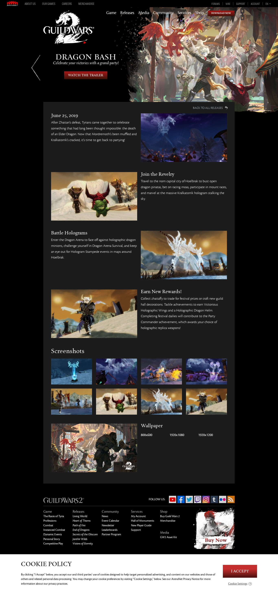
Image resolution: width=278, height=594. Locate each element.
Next (242, 68)
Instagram (206, 499)
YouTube (172, 499)
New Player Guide (141, 525)
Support (240, 4)
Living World (80, 516)
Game (111, 12)
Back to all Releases (208, 108)
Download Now (221, 13)
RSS (231, 499)
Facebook (181, 499)
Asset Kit (168, 537)
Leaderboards (109, 530)
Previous (35, 68)
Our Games (48, 4)
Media (143, 12)
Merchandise (86, 4)
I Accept (240, 571)
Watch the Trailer (85, 75)
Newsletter (108, 525)
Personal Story (51, 539)
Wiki (228, 4)
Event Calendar (110, 520)
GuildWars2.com (68, 31)
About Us (30, 4)
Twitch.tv (197, 499)
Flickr (222, 499)
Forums (215, 4)
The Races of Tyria (53, 516)
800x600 (146, 435)
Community (163, 12)
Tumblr (214, 499)
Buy (170, 516)
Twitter (189, 499)
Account (255, 4)
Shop (199, 12)
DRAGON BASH (86, 59)
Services (184, 12)
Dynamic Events (52, 534)
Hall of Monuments (142, 520)
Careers (67, 4)
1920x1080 (177, 435)
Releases (127, 12)
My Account (138, 516)
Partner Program (111, 534)
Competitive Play (53, 543)
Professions (49, 520)
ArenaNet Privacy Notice (185, 579)
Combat (48, 525)
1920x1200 (205, 435)
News (105, 516)
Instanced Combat (54, 530)
